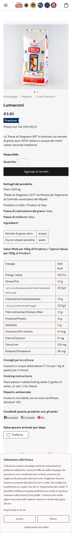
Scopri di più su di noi (15, 510)
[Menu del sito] (6, 5)
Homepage (10, 96)
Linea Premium (45, 96)
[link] (36, 526)
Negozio (27, 96)
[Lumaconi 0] (36, 56)
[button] (36, 5)
